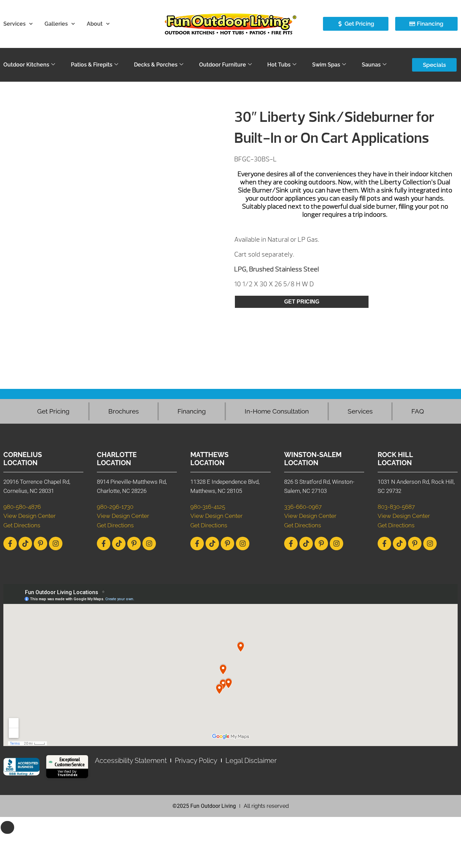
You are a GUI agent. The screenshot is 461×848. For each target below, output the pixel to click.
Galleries (56, 24)
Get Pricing (301, 301)
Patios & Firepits (91, 64)
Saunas (371, 64)
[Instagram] (55, 543)
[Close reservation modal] (7, 827)
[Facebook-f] (10, 543)
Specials (434, 64)
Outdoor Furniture (222, 64)
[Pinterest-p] (40, 543)
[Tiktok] (25, 543)
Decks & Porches (156, 64)
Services (14, 24)
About (95, 24)
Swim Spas (326, 64)
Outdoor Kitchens (26, 64)
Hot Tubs (279, 64)
